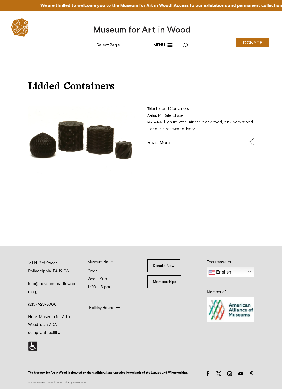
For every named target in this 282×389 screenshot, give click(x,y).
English (223, 272)
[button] (108, 45)
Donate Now (164, 265)
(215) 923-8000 (42, 304)
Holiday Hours (101, 307)
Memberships (164, 281)
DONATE (252, 42)
